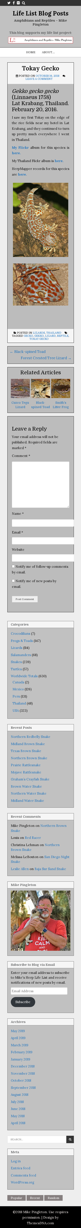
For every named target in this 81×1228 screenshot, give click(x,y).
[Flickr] (18, 3)
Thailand (53, 332)
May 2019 (18, 1031)
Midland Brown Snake (28, 744)
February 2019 (21, 1052)
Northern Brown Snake (29, 758)
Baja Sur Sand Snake (50, 869)
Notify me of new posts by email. (34, 584)
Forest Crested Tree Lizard (46, 358)
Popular (16, 1198)
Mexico (18, 689)
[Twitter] (9, 3)
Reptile (62, 335)
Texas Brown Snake (26, 751)
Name (18, 513)
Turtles (16, 669)
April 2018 (18, 1123)
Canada (18, 682)
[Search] (23, 3)
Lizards (39, 332)
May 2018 (18, 1116)
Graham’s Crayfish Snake (30, 779)
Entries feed (20, 1168)
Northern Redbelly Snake (30, 737)
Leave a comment (38, 78)
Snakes (16, 662)
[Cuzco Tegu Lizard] (20, 397)
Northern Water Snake (28, 793)
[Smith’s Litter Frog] (60, 397)
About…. (48, 52)
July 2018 (17, 1102)
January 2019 (20, 1059)
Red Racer (33, 838)
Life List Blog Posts (40, 13)
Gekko (39, 335)
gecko (28, 335)
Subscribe (22, 1002)
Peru (16, 696)
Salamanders (21, 655)
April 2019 (18, 1038)
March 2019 (19, 1045)
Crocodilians (20, 633)
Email (17, 532)
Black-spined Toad (28, 351)
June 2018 (18, 1109)
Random (53, 1198)
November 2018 (23, 1073)
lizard (50, 335)
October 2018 (21, 1080)
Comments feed (23, 1175)
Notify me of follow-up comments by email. (40, 569)
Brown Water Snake (26, 786)
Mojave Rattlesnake (26, 772)
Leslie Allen (20, 869)
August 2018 (19, 1095)
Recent (35, 1198)
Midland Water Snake (27, 801)
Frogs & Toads (22, 641)
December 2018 (23, 1066)
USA (16, 710)
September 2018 (23, 1088)
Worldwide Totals (24, 676)
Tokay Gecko (40, 68)
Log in (16, 1161)
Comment (21, 456)
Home (30, 52)
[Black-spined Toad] (40, 397)
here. (22, 174)
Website (18, 549)
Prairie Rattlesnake (26, 765)
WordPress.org (22, 1182)
